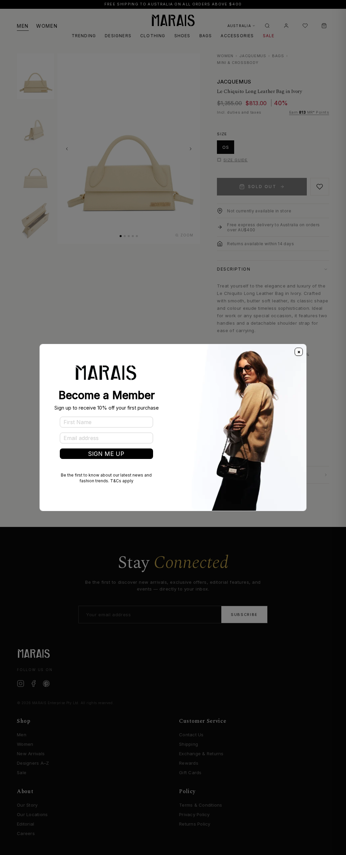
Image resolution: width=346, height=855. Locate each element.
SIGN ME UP (106, 453)
